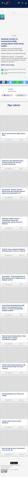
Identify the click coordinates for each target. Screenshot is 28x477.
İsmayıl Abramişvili (12, 91)
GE (26, 3)
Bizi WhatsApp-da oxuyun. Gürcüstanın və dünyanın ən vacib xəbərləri (15, 73)
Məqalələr (7, 95)
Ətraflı (14, 12)
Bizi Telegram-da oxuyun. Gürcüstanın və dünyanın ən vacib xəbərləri (14, 70)
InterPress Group (4, 469)
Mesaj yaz (21, 95)
